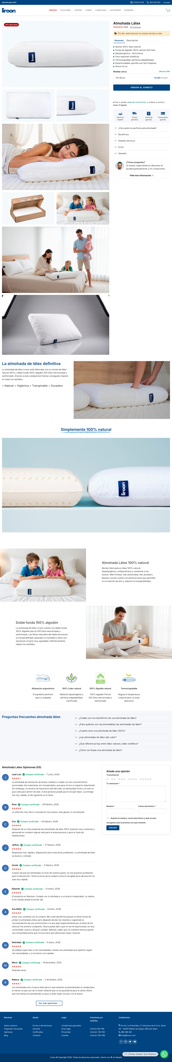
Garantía (36, 1029)
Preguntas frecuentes (13, 1029)
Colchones (65, 10)
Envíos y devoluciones (42, 1025)
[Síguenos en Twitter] (130, 1042)
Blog (6, 1035)
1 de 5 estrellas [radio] (107, 779)
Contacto (36, 1035)
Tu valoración (113, 783)
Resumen (119, 40)
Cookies (64, 1035)
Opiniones (128, 10)
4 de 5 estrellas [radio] (132, 779)
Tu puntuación (112, 775)
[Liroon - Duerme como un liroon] (9, 10)
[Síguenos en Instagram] (125, 1042)
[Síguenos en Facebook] (121, 1042)
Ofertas (53, 10)
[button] (164, 1054)
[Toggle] (115, 128)
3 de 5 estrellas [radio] (121, 779)
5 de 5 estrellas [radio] (145, 779)
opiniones (135, 27)
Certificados (38, 1032)
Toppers (78, 10)
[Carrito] (168, 10)
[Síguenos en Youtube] (135, 1042)
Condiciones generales (71, 1025)
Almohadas (100, 10)
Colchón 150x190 (97, 1035)
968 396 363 (126, 1032)
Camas (88, 10)
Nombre (110, 806)
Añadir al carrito (142, 87)
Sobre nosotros (10, 1025)
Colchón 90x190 (97, 1029)
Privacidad (66, 1032)
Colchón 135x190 (97, 1032)
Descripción (132, 40)
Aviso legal (66, 1029)
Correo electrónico (147, 806)
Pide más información (140, 175)
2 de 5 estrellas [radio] (113, 779)
